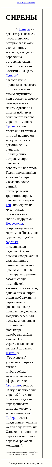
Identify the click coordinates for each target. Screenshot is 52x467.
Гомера (24, 29)
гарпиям (12, 241)
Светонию (13, 385)
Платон (11, 352)
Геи (8, 204)
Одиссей (12, 75)
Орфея (10, 126)
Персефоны (14, 223)
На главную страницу (26, 2)
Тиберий (12, 417)
